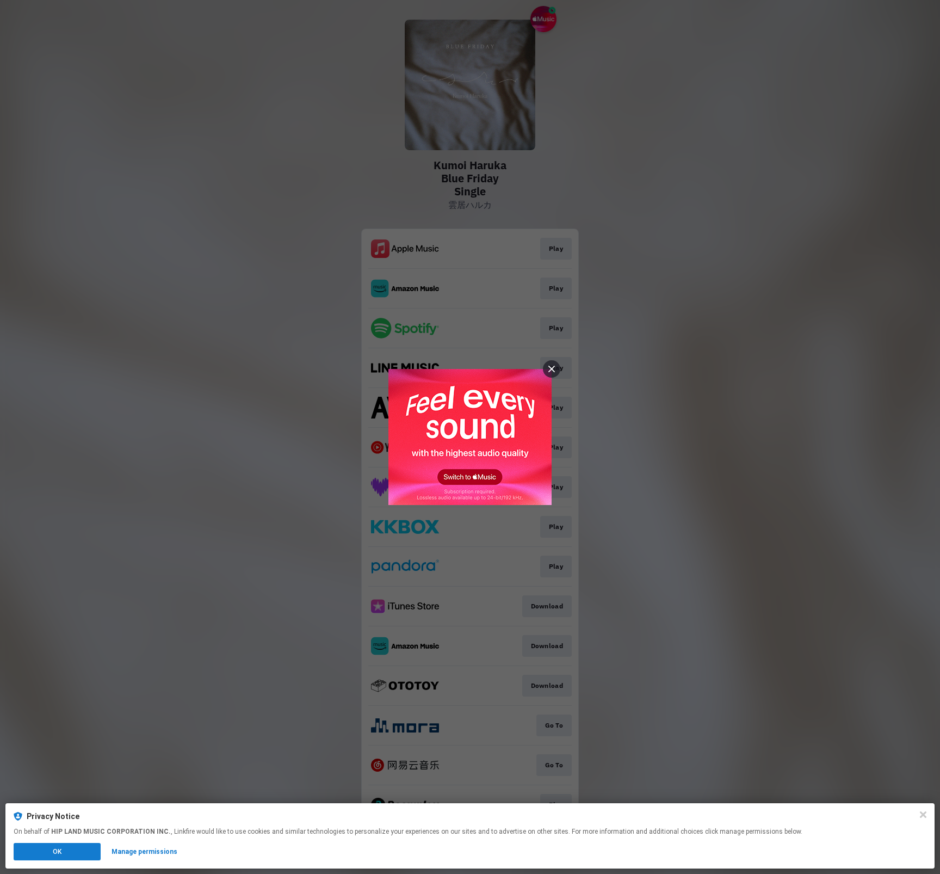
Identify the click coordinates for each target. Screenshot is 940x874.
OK (57, 851)
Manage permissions (144, 851)
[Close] (923, 814)
